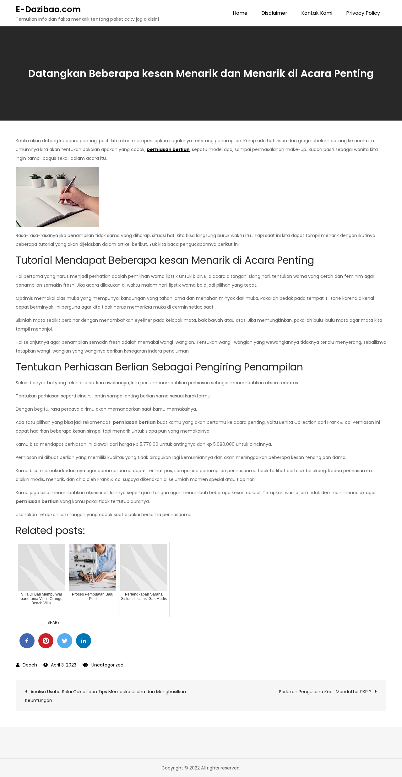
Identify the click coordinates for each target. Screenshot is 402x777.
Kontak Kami (316, 13)
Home (240, 13)
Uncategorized (107, 665)
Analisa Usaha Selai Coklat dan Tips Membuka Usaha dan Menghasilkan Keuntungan (105, 696)
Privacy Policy (363, 13)
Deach (30, 665)
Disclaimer (274, 13)
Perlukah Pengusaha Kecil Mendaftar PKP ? (325, 691)
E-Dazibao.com (48, 9)
